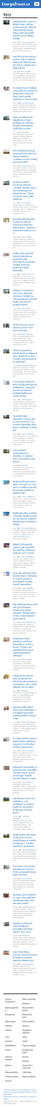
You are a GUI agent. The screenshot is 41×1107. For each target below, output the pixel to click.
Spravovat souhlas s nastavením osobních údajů (19, 1097)
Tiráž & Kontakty (10, 1090)
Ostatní (25, 1025)
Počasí (8, 1050)
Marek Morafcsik (29, 907)
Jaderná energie (8, 1058)
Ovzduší (8, 1041)
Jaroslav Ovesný (28, 103)
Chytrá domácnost (10, 1000)
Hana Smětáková (28, 434)
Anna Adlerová (27, 782)
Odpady (8, 1025)
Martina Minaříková (28, 722)
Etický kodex (23, 1090)
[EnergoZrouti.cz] (16, 4)
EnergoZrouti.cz (29, 1101)
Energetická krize (27, 1051)
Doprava (26, 1003)
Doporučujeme (28, 1076)
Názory (8, 1065)
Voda (24, 1037)
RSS (34, 1092)
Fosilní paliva (28, 1021)
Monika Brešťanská (29, 365)
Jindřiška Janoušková (21, 817)
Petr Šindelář (26, 71)
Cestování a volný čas (27, 1067)
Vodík (24, 1041)
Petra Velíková (27, 334)
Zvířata (8, 1030)
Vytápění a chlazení (27, 1031)
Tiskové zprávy (11, 1076)
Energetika (10, 1014)
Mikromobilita (11, 1072)
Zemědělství (10, 1045)
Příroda (25, 1061)
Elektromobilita (11, 1009)
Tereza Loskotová (28, 42)
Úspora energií (28, 1045)
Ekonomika (10, 1021)
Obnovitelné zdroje (27, 1009)
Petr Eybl (25, 132)
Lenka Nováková (28, 964)
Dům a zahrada (29, 999)
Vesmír (8, 1081)
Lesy (7, 1037)
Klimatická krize (27, 1016)
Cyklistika (26, 1072)
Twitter (28, 1092)
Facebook (20, 1092)
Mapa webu (8, 1094)
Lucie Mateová (27, 878)
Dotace (25, 1056)
